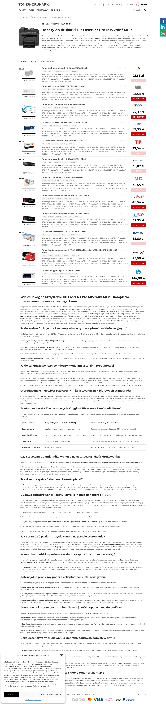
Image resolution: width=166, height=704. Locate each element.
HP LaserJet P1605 (94, 77)
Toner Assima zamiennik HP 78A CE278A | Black (64, 68)
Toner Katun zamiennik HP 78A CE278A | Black (64, 159)
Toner (44, 71)
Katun (50, 162)
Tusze (31, 10)
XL (80, 216)
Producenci (142, 694)
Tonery (22, 10)
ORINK (50, 126)
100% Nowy (66, 71)
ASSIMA (50, 71)
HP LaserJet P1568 (96, 74)
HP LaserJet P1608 (53, 79)
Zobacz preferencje (49, 694)
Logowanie (128, 4)
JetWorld (51, 198)
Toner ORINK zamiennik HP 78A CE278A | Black (64, 123)
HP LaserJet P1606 (108, 77)
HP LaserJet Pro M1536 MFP (84, 79)
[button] (61, 655)
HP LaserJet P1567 (82, 74)
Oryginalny (55, 273)
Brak (138, 81)
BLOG (118, 4)
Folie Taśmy (42, 10)
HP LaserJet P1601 (109, 92)
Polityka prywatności (33, 700)
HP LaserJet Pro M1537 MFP (56, 24)
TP (49, 144)
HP (49, 273)
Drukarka (42, 17)
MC (49, 180)
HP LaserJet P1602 (53, 77)
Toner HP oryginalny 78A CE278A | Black (61, 271)
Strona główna (29, 17)
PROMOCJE (109, 4)
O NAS (68, 694)
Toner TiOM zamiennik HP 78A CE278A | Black (64, 104)
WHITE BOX (52, 89)
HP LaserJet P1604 (80, 77)
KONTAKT (96, 694)
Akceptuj (11, 694)
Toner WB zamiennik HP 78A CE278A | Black (63, 86)
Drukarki (55, 10)
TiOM (49, 107)
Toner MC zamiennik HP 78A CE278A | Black (63, 177)
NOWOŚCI (98, 4)
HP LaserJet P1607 (95, 95)
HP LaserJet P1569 (109, 74)
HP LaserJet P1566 (68, 74)
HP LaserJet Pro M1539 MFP (61, 81)
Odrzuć (28, 694)
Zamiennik (58, 71)
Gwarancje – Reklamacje (81, 694)
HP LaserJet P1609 (67, 79)
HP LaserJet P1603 (67, 77)
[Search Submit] (143, 10)
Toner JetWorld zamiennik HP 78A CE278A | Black (65, 195)
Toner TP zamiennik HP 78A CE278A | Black (62, 141)
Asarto (50, 255)
